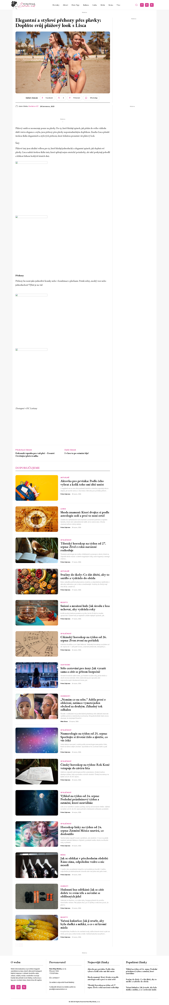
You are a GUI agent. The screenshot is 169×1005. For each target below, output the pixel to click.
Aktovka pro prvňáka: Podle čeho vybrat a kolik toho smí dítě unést (82, 482)
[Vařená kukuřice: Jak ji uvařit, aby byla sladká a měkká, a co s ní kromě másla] (36, 927)
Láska (63, 509)
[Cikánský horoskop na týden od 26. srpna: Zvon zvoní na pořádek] (36, 644)
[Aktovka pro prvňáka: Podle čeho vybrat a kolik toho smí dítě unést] (36, 488)
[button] (136, 5)
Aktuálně (64, 477)
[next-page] (21, 945)
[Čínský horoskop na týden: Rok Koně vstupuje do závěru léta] (36, 771)
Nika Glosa (64, 721)
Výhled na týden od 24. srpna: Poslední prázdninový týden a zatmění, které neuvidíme (79, 799)
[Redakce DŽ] (17, 106)
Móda (63, 855)
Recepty (64, 602)
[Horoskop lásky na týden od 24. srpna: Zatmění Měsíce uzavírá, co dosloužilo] (36, 834)
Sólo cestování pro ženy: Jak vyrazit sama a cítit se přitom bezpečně (83, 670)
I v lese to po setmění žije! (77, 453)
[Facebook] (142, 5)
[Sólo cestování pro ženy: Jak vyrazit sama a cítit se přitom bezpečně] (36, 675)
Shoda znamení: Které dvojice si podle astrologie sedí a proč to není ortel (84, 514)
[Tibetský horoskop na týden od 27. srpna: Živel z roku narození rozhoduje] (36, 550)
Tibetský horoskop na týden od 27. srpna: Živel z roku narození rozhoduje (83, 546)
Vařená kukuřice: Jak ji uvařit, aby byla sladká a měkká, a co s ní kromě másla (83, 924)
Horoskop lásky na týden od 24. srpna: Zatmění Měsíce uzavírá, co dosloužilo (82, 830)
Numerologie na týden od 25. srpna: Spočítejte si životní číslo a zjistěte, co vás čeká (84, 736)
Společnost (66, 540)
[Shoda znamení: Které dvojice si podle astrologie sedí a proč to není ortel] (36, 519)
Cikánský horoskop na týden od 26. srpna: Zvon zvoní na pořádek (83, 638)
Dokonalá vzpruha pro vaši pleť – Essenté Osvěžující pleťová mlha (34, 454)
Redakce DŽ (33, 106)
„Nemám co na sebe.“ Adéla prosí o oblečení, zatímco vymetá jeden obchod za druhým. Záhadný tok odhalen (83, 704)
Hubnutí (64, 886)
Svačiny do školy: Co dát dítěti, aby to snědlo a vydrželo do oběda (84, 576)
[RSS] (152, 5)
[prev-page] (17, 945)
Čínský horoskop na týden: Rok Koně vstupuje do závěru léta (84, 766)
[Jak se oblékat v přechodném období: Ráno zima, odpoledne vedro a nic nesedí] (36, 865)
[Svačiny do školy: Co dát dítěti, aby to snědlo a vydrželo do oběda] (36, 581)
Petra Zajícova (65, 494)
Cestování (65, 665)
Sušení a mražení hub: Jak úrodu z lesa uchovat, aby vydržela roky (85, 607)
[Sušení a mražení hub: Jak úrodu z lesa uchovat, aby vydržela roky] (36, 612)
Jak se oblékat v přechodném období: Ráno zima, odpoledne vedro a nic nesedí (84, 861)
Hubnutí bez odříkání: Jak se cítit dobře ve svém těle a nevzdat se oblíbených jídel (82, 893)
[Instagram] (147, 5)
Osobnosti (65, 696)
